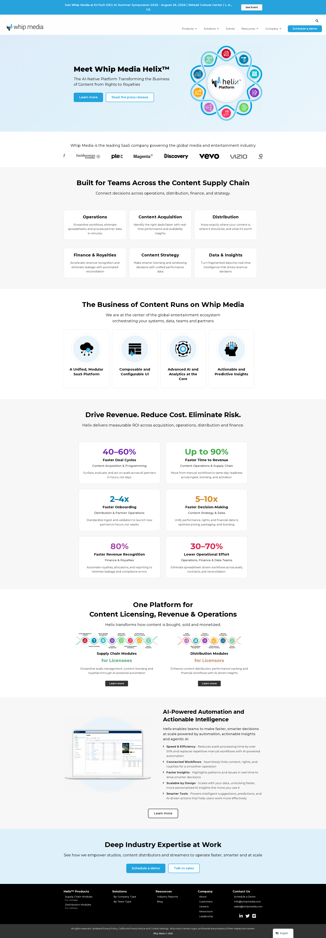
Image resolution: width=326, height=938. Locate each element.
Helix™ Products (76, 891)
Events (230, 28)
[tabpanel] (67, 156)
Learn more (88, 97)
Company (271, 28)
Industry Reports (167, 896)
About (203, 896)
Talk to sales (184, 868)
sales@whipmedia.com (248, 906)
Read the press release (130, 97)
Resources (248, 28)
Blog (160, 901)
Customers (206, 901)
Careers (204, 906)
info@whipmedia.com (247, 901)
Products (188, 28)
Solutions (210, 28)
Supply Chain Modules (79, 898)
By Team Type (122, 901)
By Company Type (125, 896)
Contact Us (241, 891)
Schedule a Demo (245, 896)
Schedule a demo (305, 28)
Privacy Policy (109, 928)
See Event (252, 7)
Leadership (206, 916)
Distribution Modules (78, 906)
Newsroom (206, 911)
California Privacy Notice (132, 928)
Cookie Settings (160, 928)
